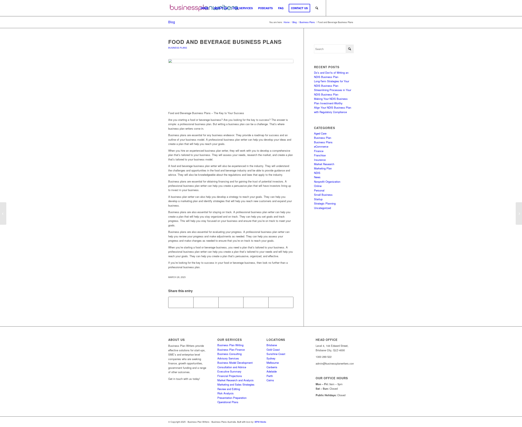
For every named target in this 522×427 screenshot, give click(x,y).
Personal (319, 190)
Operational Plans (227, 402)
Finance (318, 151)
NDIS (317, 173)
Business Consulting (229, 354)
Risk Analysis (225, 393)
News (317, 177)
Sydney (271, 358)
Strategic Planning (325, 203)
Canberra (272, 367)
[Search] (317, 8)
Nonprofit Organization (327, 181)
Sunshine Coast (276, 354)
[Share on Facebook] (180, 302)
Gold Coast (273, 349)
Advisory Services (228, 358)
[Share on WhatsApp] (231, 302)
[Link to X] (345, 8)
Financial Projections (229, 376)
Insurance (320, 160)
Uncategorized (322, 208)
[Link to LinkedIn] (351, 8)
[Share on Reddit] (281, 302)
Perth (270, 376)
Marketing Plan (323, 168)
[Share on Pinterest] (255, 302)
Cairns (270, 380)
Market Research (324, 164)
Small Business (323, 195)
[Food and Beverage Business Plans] (230, 83)
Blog (171, 22)
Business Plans (177, 47)
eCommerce (321, 146)
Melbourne (273, 363)
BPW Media (260, 421)
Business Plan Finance (231, 349)
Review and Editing (228, 389)
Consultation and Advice (231, 367)
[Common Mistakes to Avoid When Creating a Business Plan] (519, 213)
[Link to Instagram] (338, 8)
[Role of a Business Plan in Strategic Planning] (3, 213)
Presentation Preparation (232, 398)
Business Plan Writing (230, 345)
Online (318, 186)
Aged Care (320, 133)
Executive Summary (229, 371)
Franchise (320, 155)
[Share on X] (206, 302)
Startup (318, 199)
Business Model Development (235, 363)
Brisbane (272, 345)
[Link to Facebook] (332, 8)
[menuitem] (204, 8)
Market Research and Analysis (235, 380)
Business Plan (322, 138)
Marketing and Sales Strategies (235, 384)
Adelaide (272, 371)
